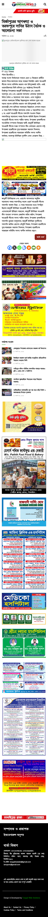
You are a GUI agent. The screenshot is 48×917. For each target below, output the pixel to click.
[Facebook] (10, 248)
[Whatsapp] (19, 248)
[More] (38, 248)
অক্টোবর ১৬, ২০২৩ (8, 36)
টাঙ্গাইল (10, 17)
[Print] (29, 248)
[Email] (34, 248)
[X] (14, 248)
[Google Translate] (24, 248)
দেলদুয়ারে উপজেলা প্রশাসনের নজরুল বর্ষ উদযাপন (30, 348)
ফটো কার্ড (40, 237)
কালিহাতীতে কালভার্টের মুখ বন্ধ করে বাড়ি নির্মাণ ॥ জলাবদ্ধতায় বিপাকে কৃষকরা (30, 391)
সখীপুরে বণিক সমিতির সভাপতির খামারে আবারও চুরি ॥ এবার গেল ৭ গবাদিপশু (29, 370)
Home (4, 17)
